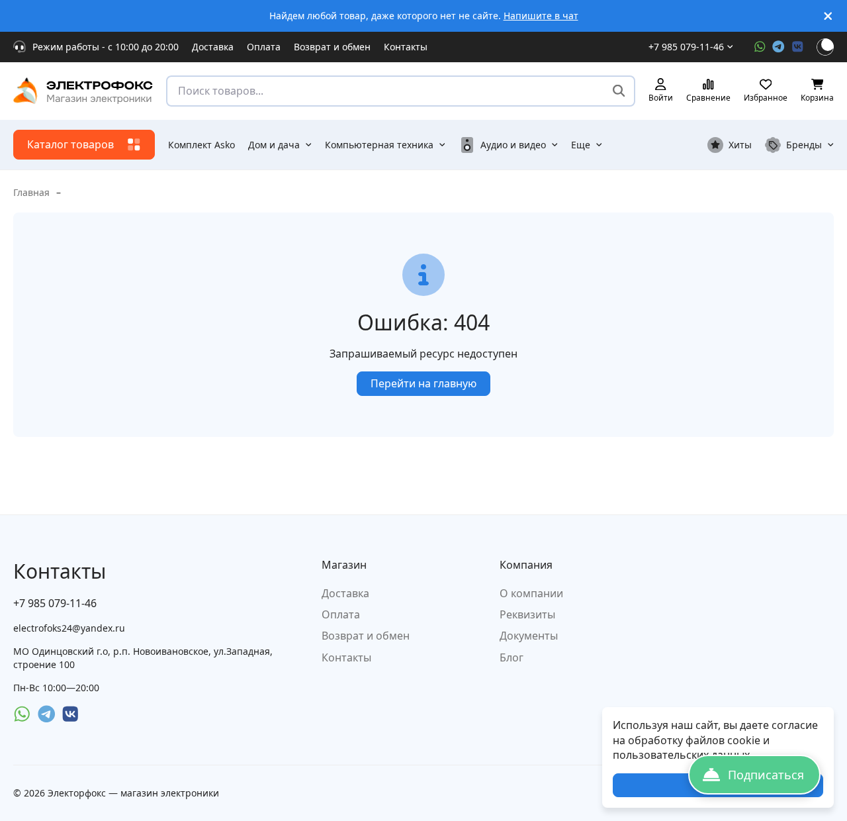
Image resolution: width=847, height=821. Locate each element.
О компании (531, 593)
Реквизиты (527, 614)
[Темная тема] (825, 47)
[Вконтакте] (797, 46)
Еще (580, 144)
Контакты (405, 46)
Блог (511, 657)
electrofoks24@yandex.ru (69, 628)
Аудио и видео (513, 144)
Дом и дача (274, 144)
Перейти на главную (423, 383)
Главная (31, 192)
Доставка (213, 46)
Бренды (804, 144)
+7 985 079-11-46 (686, 46)
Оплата (264, 46)
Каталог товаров (70, 144)
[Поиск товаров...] (619, 91)
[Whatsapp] (760, 46)
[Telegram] (778, 46)
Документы (529, 635)
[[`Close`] (828, 16)
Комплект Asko (201, 144)
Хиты (740, 144)
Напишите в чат (541, 15)
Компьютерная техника (379, 144)
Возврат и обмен (332, 46)
